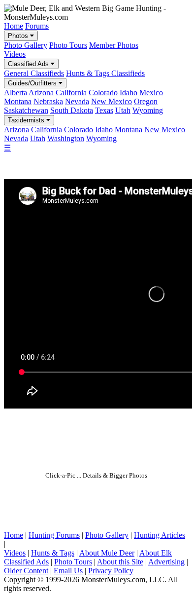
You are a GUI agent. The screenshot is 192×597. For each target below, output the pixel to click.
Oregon (146, 101)
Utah (122, 110)
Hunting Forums (54, 535)
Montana (18, 101)
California (71, 92)
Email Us (68, 570)
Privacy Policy (110, 570)
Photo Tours (68, 45)
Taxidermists (27, 120)
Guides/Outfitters (33, 83)
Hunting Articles (159, 535)
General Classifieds (34, 73)
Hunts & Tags (52, 553)
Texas (104, 110)
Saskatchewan (26, 110)
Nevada (77, 101)
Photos (19, 35)
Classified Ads (29, 64)
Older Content (26, 570)
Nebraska (48, 101)
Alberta (15, 92)
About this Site (120, 562)
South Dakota (71, 110)
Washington (65, 138)
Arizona (41, 92)
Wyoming (147, 110)
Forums (37, 26)
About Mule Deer (106, 553)
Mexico (151, 92)
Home (13, 26)
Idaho (128, 92)
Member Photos (113, 45)
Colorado (103, 92)
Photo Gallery (25, 45)
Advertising (166, 562)
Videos (15, 54)
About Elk (155, 553)
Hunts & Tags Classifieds (105, 73)
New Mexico (111, 101)
